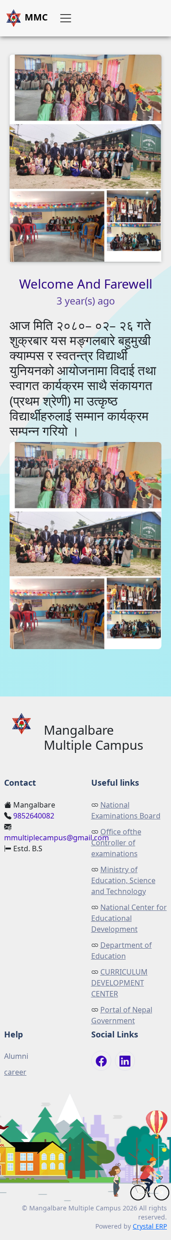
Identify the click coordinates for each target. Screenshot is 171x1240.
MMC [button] (35, 17)
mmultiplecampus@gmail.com (56, 838)
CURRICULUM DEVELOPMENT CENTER (119, 983)
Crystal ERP (150, 1226)
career (15, 1072)
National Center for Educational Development (129, 918)
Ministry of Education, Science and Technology (123, 880)
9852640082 (33, 816)
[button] (65, 18)
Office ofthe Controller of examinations (116, 843)
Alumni (16, 1056)
